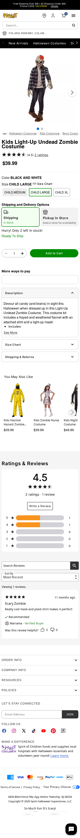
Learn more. (59, 756)
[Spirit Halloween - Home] (10, 16)
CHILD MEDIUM (14, 192)
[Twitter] (23, 731)
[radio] (20, 217)
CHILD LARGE (40, 192)
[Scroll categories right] (77, 42)
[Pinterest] (53, 731)
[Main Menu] (73, 16)
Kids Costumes (49, 133)
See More (10, 332)
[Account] (53, 16)
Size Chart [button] (44, 183)
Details (54, 6)
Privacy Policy (31, 787)
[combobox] (40, 25)
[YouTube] (43, 731)
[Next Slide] (72, 92)
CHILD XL (61, 192)
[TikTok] (33, 731)
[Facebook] (4, 731)
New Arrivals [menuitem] (18, 43)
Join (69, 714)
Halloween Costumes (23, 133)
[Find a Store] (44, 16)
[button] (40, 88)
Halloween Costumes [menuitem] (49, 43)
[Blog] (63, 731)
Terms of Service (10, 787)
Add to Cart (54, 253)
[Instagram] (13, 731)
